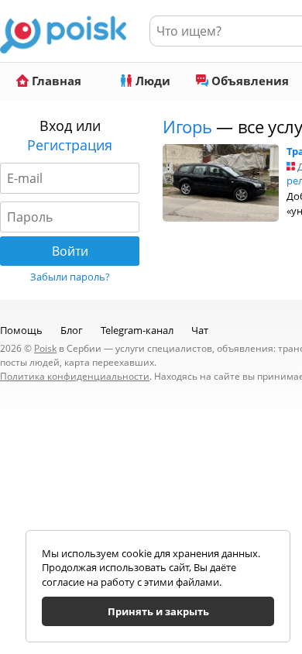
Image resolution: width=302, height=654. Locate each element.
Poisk (45, 348)
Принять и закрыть (158, 611)
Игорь (189, 126)
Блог (71, 330)
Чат (199, 330)
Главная (55, 80)
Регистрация (69, 145)
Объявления (248, 80)
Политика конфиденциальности (74, 376)
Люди (151, 80)
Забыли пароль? (70, 277)
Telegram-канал (137, 330)
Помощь (21, 330)
